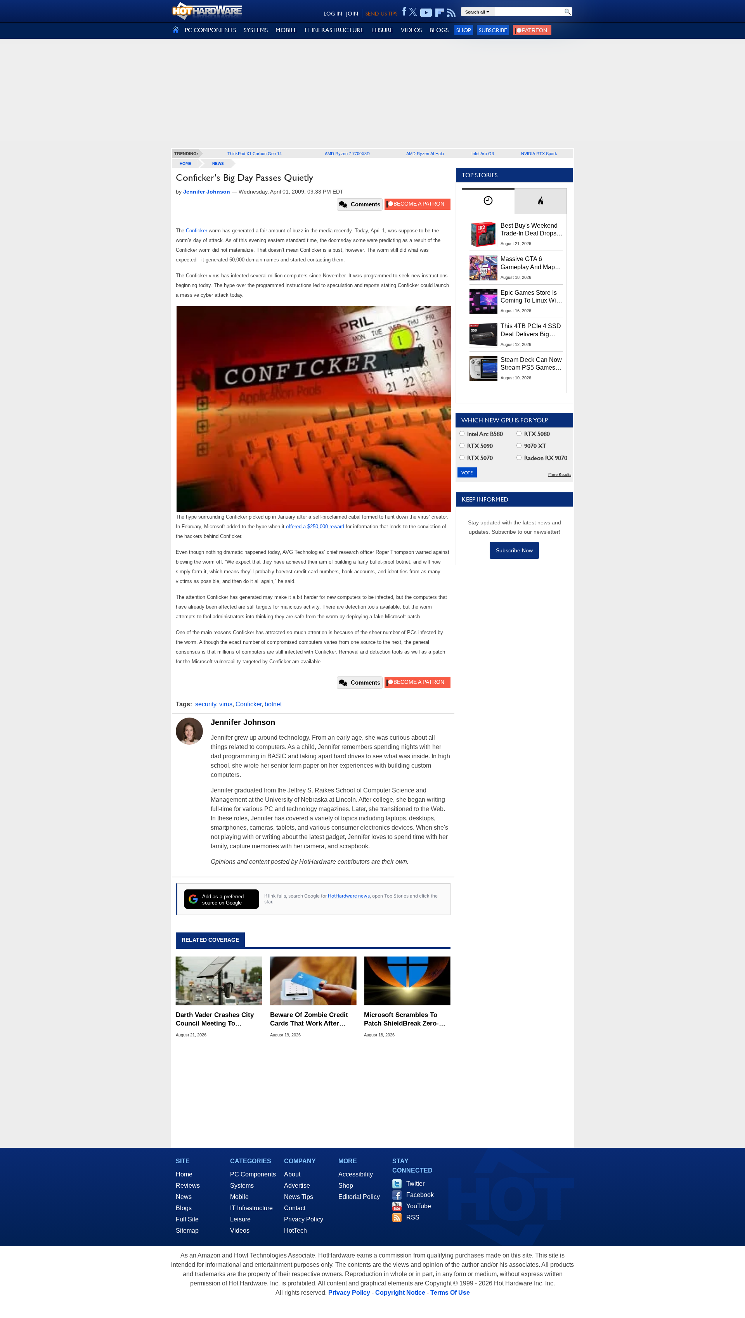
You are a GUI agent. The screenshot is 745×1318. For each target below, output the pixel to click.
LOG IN (333, 13)
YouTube (418, 1206)
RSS (412, 1217)
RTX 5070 (479, 458)
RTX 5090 (479, 446)
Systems (242, 1185)
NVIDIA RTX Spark (539, 153)
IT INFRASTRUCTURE (334, 30)
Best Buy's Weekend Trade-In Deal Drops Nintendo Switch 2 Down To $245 (529, 230)
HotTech (295, 1230)
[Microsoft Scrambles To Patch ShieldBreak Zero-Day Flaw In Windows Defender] (407, 981)
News (218, 163)
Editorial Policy (359, 1196)
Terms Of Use (450, 1292)
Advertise (297, 1185)
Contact (294, 1208)
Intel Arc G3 (482, 153)
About (292, 1174)
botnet (273, 704)
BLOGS (439, 30)
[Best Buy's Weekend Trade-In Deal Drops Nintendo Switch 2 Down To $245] (483, 234)
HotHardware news (349, 896)
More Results (559, 474)
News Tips (298, 1196)
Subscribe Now (514, 550)
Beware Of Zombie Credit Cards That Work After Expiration (309, 1019)
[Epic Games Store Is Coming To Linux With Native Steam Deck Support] (483, 301)
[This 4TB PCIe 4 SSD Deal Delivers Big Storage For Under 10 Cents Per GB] (483, 334)
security (205, 704)
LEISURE (382, 30)
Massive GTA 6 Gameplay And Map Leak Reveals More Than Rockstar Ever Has (528, 263)
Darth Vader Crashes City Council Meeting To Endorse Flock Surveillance (218, 1019)
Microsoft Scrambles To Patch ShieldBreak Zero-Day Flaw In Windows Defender (401, 1019)
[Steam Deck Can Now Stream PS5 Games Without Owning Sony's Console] (483, 368)
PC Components (253, 1174)
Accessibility (355, 1174)
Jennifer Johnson (243, 722)
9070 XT (534, 446)
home (185, 163)
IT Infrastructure (251, 1208)
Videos (239, 1230)
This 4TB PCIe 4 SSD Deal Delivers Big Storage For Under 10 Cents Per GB (531, 330)
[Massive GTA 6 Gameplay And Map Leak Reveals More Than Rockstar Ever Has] (483, 267)
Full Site (187, 1219)
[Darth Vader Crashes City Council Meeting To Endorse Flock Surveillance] (219, 981)
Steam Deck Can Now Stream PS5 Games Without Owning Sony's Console (531, 364)
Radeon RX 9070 (545, 458)
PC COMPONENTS (210, 30)
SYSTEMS (256, 30)
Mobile (239, 1196)
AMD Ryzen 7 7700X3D (347, 153)
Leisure (240, 1219)
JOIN (352, 13)
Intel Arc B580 (484, 434)
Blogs (184, 1208)
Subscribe (493, 30)
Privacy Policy (303, 1219)
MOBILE (286, 30)
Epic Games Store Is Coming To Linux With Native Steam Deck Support (531, 297)
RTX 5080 (536, 434)
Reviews (188, 1185)
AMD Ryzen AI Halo (425, 153)
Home (184, 1174)
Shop (463, 30)
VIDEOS (411, 30)
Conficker (249, 704)
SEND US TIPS (381, 13)
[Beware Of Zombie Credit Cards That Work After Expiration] (313, 981)
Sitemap (187, 1230)
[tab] (488, 201)
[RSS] (451, 13)
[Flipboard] (439, 13)
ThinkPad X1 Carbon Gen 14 (254, 153)
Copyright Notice (400, 1292)
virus (225, 704)
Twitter (415, 1183)
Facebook (420, 1195)
